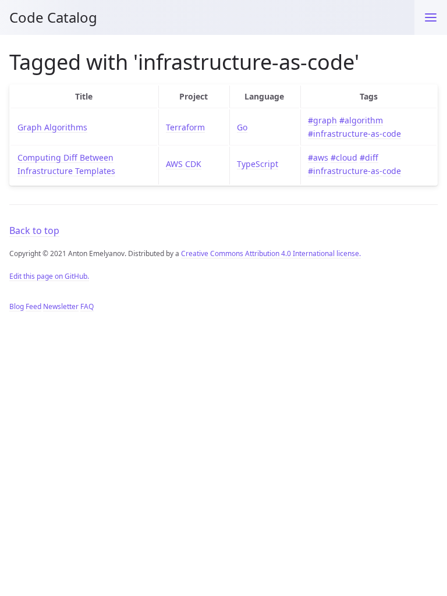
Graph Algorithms (52, 127)
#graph (322, 120)
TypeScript (257, 163)
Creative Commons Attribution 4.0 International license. (271, 253)
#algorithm (361, 120)
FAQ (87, 306)
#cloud (344, 157)
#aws (318, 157)
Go (242, 127)
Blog (16, 306)
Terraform (185, 127)
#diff (369, 157)
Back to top (34, 230)
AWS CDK (183, 163)
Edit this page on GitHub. (49, 276)
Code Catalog (53, 17)
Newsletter (61, 306)
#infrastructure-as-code (354, 133)
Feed (33, 306)
